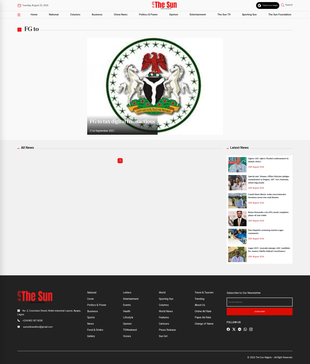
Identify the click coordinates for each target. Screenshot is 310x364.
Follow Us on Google (270, 5)
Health (126, 311)
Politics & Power (148, 14)
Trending (199, 298)
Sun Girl (163, 336)
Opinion (173, 14)
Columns (75, 14)
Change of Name (204, 323)
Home (34, 14)
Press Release (167, 329)
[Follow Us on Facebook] (228, 329)
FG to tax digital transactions (122, 121)
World (162, 292)
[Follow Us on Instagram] (251, 329)
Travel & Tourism (204, 292)
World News (166, 311)
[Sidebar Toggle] (18, 14)
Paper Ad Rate (203, 317)
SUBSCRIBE (259, 311)
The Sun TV (224, 14)
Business (97, 14)
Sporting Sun (249, 14)
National (54, 14)
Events (127, 305)
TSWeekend (130, 329)
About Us (200, 305)
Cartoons (164, 323)
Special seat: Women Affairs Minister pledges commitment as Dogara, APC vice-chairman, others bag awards (268, 180)
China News (120, 14)
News (90, 323)
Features (164, 317)
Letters (127, 292)
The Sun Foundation (279, 14)
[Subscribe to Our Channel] (239, 329)
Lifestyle (128, 317)
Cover (90, 298)
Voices (127, 336)
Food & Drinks (95, 329)
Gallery (91, 336)
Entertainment (198, 14)
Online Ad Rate (203, 311)
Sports (91, 317)
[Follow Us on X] (234, 329)
